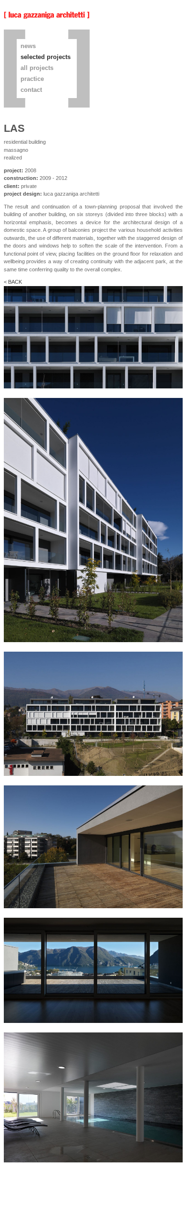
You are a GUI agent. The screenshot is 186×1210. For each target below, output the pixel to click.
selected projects (46, 56)
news (28, 46)
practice (32, 78)
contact (31, 89)
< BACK (13, 282)
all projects (37, 67)
